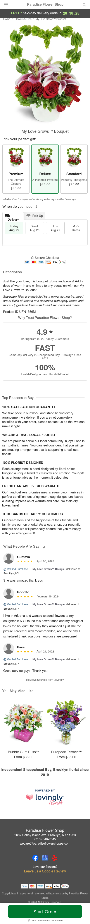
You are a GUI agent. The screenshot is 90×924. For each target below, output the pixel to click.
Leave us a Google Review (45, 871)
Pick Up (37, 215)
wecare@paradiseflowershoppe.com (45, 843)
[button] (81, 914)
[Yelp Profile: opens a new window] (55, 858)
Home (6, 19)
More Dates (76, 228)
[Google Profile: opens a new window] (45, 858)
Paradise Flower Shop (45, 4)
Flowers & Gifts (23, 19)
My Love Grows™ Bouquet (49, 569)
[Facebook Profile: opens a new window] (35, 858)
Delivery (13, 218)
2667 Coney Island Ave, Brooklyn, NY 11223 (45, 835)
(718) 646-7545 (45, 839)
